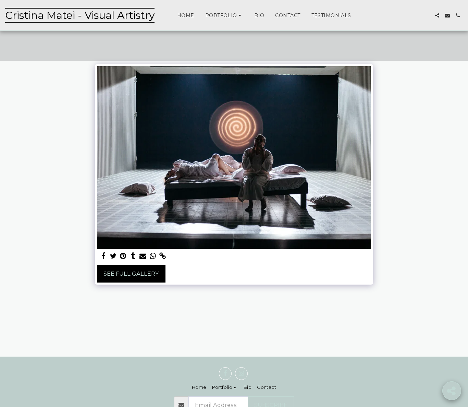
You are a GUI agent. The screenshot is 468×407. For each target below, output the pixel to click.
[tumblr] (133, 256)
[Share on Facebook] (103, 256)
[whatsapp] (153, 256)
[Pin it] (123, 256)
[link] (163, 256)
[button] (224, 15)
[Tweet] (113, 256)
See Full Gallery (131, 273)
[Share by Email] (143, 256)
